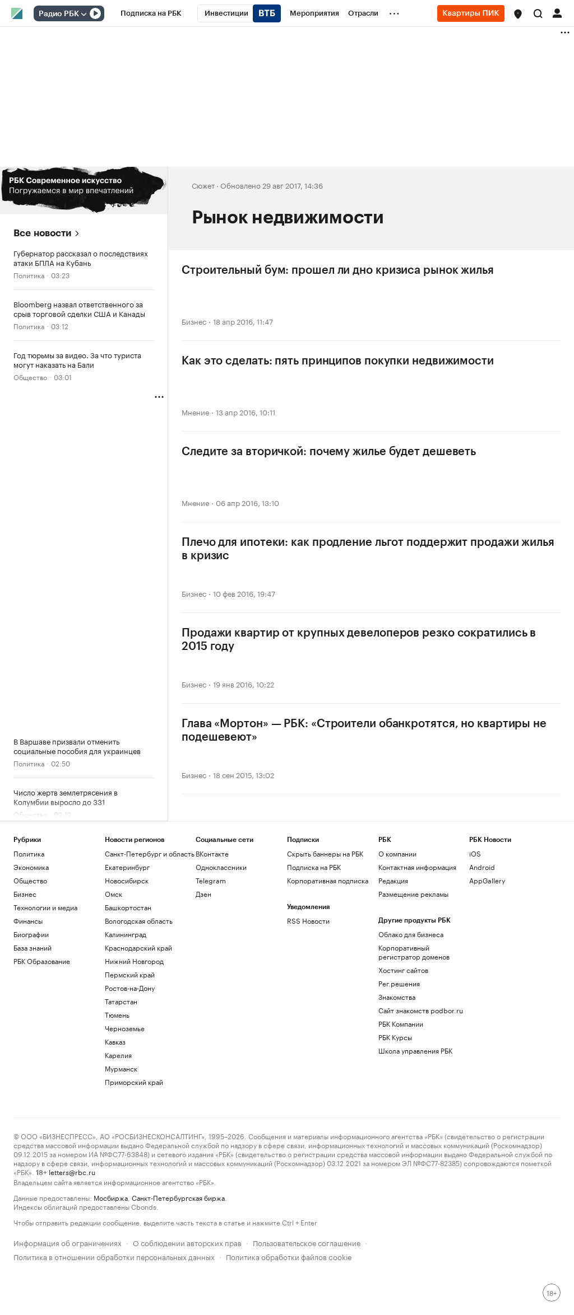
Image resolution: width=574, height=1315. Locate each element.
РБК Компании (400, 1023)
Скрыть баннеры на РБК (325, 853)
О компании (397, 853)
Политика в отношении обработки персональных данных (114, 1256)
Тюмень (117, 1014)
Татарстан (121, 1001)
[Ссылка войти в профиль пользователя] (557, 12)
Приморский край (134, 1082)
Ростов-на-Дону (130, 988)
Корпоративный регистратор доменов (414, 952)
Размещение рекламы (413, 893)
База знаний (32, 947)
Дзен (203, 893)
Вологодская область (139, 920)
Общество (30, 376)
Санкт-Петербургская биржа (178, 1197)
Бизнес (194, 320)
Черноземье (125, 1028)
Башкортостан (128, 907)
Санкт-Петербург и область (150, 853)
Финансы (28, 920)
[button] (518, 14)
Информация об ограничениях (67, 1242)
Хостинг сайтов (403, 970)
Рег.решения (399, 983)
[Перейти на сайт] (84, 190)
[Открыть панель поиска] (538, 13)
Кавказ (115, 1041)
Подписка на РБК (314, 867)
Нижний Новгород (134, 961)
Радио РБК (59, 14)
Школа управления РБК (415, 1050)
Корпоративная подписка (327, 880)
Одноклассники (221, 867)
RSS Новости (308, 920)
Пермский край (130, 974)
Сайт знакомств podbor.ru (420, 1010)
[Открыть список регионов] (518, 14)
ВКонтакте (212, 853)
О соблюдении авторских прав (187, 1242)
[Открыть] (83, 14)
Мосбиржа (111, 1197)
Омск (113, 893)
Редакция (393, 880)
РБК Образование (41, 961)
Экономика (31, 867)
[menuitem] (151, 13)
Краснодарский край (138, 947)
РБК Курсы (395, 1037)
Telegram (211, 880)
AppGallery (487, 880)
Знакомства (396, 997)
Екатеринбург (127, 867)
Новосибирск (127, 880)
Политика (28, 274)
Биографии (31, 934)
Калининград (125, 934)
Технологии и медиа (45, 907)
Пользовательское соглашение (306, 1242)
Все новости (42, 233)
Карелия (118, 1055)
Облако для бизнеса (410, 934)
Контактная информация (417, 867)
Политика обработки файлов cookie (289, 1256)
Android (482, 867)
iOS (475, 853)
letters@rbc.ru (72, 1171)
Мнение (195, 411)
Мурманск (121, 1068)
